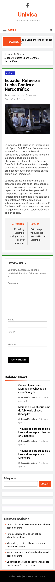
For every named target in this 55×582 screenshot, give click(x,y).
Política (10, 73)
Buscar (45, 484)
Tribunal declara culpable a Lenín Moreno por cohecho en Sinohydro (34, 432)
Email (11, 332)
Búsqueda (10, 478)
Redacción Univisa (16, 95)
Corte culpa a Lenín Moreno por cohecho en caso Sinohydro (32, 389)
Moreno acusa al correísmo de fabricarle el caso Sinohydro (34, 411)
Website (12, 344)
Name (12, 319)
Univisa (27, 14)
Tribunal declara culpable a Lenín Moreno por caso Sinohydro (34, 454)
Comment (14, 283)
